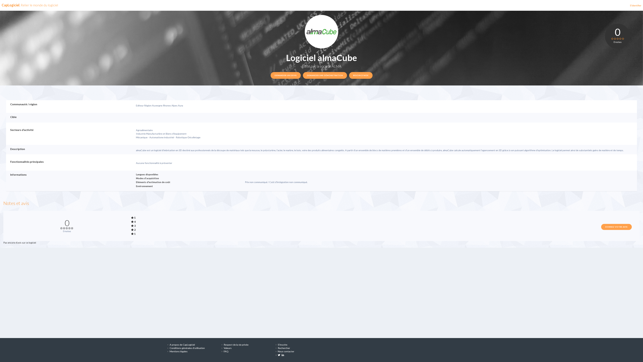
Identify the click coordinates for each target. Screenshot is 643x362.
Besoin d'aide (361, 75)
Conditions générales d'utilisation (187, 348)
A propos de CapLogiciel (182, 344)
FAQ (226, 351)
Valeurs (228, 348)
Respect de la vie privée (236, 344)
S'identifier (635, 5)
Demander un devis (286, 75)
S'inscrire (282, 344)
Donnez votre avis (616, 227)
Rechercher (284, 348)
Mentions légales (179, 351)
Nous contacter (286, 351)
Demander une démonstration (325, 75)
